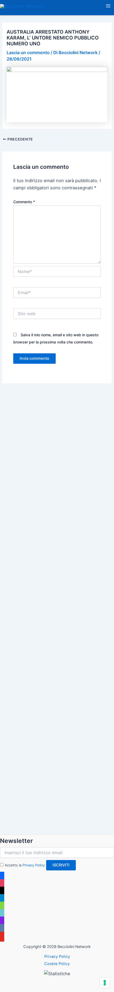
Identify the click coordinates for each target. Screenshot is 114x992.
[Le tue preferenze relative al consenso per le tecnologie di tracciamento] (105, 983)
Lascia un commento (28, 52)
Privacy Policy (34, 865)
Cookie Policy (57, 963)
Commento (24, 201)
